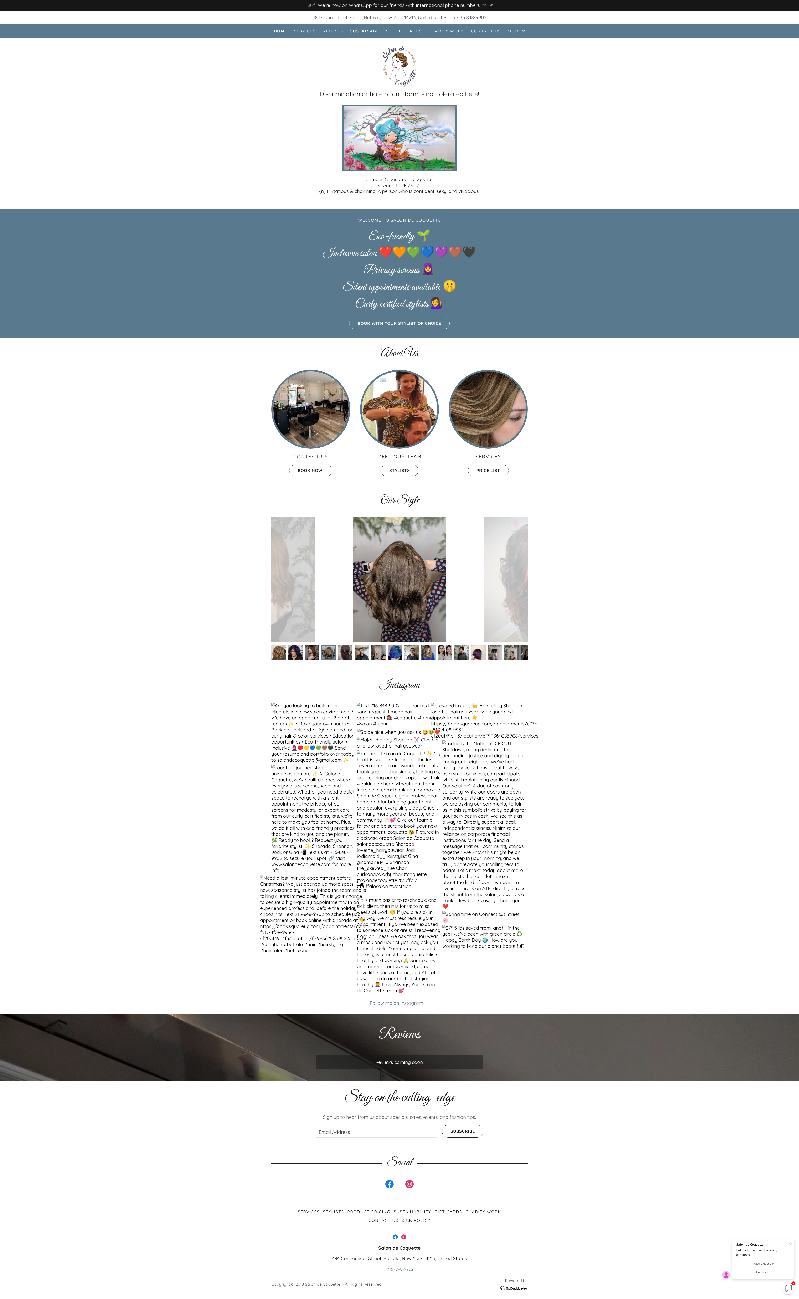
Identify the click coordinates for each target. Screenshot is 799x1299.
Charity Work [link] (446, 31)
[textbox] (376, 1131)
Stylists (399, 470)
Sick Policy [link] (416, 1220)
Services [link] (305, 31)
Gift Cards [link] (408, 31)
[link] (399, 66)
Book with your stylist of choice (399, 323)
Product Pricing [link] (368, 1211)
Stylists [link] (333, 31)
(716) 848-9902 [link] (470, 17)
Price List (488, 470)
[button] (516, 31)
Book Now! (311, 470)
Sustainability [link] (369, 31)
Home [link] (280, 31)
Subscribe (462, 1131)
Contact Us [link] (486, 31)
